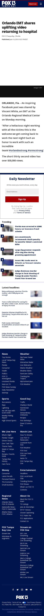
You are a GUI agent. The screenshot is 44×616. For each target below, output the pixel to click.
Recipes (23, 418)
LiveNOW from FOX (26, 444)
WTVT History (25, 510)
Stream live (6, 533)
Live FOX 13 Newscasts (24, 439)
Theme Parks (7, 446)
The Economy (7, 482)
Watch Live (33, 4)
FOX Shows (24, 484)
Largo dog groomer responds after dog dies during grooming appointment (27, 252)
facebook (13, 590)
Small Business (7, 485)
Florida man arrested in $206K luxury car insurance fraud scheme (28, 228)
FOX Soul (23, 450)
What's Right (6, 435)
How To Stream (26, 435)
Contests (23, 490)
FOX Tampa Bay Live (26, 462)
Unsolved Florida (8, 381)
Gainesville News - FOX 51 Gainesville (9, 508)
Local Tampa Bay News (8, 361)
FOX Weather (25, 384)
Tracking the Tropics (25, 377)
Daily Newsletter (8, 390)
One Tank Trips (7, 443)
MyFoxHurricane (26, 381)
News (5, 353)
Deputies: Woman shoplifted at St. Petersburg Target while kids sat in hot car (15, 314)
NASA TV (23, 458)
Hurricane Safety (26, 373)
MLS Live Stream (26, 577)
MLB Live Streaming (24, 544)
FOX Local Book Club (26, 477)
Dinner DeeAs (7, 440)
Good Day (25, 398)
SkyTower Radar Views (26, 358)
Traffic (22, 402)
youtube (26, 590)
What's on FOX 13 (27, 487)
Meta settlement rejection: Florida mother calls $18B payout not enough (14, 293)
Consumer (6, 368)
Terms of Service (23, 212)
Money (5, 470)
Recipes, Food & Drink (8, 455)
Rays (4, 405)
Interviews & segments (6, 537)
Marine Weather (26, 368)
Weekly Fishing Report (7, 416)
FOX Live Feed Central (25, 454)
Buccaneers (6, 402)
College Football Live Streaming (26, 539)
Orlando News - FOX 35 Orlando (8, 503)
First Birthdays (25, 420)
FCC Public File (25, 515)
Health (4, 371)
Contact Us (24, 521)
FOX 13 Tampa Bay (8, 36)
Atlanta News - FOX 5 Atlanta (7, 513)
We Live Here (9, 431)
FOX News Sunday (9, 387)
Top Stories (6, 357)
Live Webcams (25, 365)
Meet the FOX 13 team (26, 500)
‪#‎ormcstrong (35, 150)
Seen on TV (6, 384)
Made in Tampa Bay (8, 450)
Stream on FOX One (25, 528)
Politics (4, 373)
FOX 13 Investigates (6, 377)
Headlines (24, 473)
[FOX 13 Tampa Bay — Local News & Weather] (8, 4)
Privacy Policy (24, 210)
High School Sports (9, 420)
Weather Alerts (25, 371)
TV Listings (24, 504)
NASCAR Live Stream (25, 549)
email (31, 590)
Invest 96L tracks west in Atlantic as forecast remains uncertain (28, 262)
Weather (24, 353)
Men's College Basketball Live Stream (26, 560)
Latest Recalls (7, 476)
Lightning (5, 408)
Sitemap (5, 393)
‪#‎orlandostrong (18, 150)
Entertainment (28, 470)
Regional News (6, 497)
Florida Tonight (7, 438)
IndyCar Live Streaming (24, 554)
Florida (18, 36)
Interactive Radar (26, 362)
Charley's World (26, 405)
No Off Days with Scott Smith (8, 411)
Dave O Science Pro (26, 424)
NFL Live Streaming (24, 534)
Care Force (6, 464)
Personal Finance (8, 479)
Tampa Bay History (6, 460)
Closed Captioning (27, 513)
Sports (5, 398)
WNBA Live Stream (24, 573)
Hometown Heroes (24, 409)
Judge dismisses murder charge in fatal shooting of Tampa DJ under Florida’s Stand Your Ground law (14, 335)
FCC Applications (26, 518)
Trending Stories (26, 481)
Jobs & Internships (27, 507)
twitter (17, 590)
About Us (25, 495)
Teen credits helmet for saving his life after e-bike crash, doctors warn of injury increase (15, 304)
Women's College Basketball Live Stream (26, 567)
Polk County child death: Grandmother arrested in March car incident (15, 325)
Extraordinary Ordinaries (25, 414)
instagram (22, 590)
